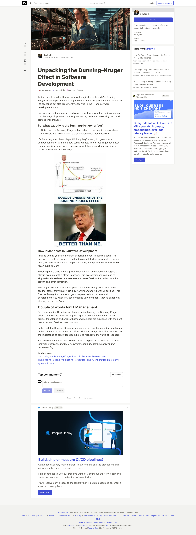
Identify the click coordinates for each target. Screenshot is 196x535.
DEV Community (64, 512)
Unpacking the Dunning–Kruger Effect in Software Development (72, 356)
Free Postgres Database (155, 516)
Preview (59, 391)
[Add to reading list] (25, 61)
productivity (59, 90)
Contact (141, 516)
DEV (106, 525)
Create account (165, 3)
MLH (98, 519)
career (79, 90)
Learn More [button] (45, 492)
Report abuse (88, 398)
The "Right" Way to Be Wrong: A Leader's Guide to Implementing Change (152, 72)
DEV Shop (170, 516)
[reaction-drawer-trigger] (25, 43)
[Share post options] (25, 78)
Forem (71, 525)
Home (23, 516)
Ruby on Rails (93, 528)
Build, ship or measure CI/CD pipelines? (71, 460)
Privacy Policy (99, 522)
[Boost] (25, 69)
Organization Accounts (107, 516)
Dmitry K (47, 55)
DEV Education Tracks (64, 516)
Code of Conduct (73, 398)
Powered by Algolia (97, 3)
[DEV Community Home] (24, 3)
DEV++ (43, 516)
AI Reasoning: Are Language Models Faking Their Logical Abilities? (152, 84)
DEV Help (78, 516)
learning (71, 90)
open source (83, 525)
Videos (51, 516)
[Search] (31, 3)
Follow (153, 20)
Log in (151, 3)
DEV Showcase (123, 516)
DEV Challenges (33, 516)
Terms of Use (112, 522)
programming (45, 90)
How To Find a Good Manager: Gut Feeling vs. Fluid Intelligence (151, 59)
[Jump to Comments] (25, 52)
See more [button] (139, 160)
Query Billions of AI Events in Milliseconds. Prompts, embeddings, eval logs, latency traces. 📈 (153, 128)
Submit (47, 391)
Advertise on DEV (90, 516)
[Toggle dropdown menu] (127, 407)
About (133, 516)
